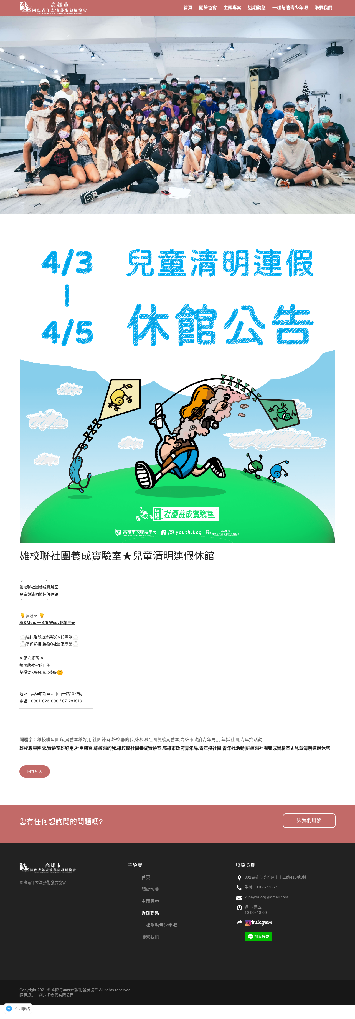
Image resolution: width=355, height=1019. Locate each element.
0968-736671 (267, 887)
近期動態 (150, 913)
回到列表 (34, 771)
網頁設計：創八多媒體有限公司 (46, 995)
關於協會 (150, 889)
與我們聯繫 (309, 820)
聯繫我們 (150, 937)
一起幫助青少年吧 (159, 925)
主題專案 (150, 901)
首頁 (145, 877)
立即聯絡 (22, 1008)
